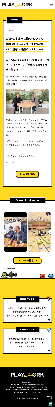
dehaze (51, 4)
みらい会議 (17, 119)
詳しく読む (11, 162)
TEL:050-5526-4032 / (21, 392)
